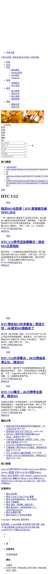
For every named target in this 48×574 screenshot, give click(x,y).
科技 (8, 62)
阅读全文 (5, 231)
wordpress (15, 78)
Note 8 (31, 478)
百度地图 (5, 524)
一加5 (38, 481)
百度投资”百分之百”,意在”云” (19, 431)
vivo (33, 481)
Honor (11, 481)
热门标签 (15, 91)
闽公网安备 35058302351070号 (18, 527)
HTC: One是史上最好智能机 (18, 453)
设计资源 (15, 86)
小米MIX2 (29, 476)
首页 (3, 190)
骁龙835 (17, 469)
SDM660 (25, 469)
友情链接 (15, 99)
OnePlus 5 (4, 472)
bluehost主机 (16, 73)
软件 (40, 478)
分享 (17, 472)
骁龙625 (38, 472)
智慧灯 (16, 475)
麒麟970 (16, 478)
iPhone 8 (4, 481)
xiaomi (28, 481)
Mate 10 (22, 481)
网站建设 (15, 70)
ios (43, 478)
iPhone (4, 475)
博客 (8, 102)
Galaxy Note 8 (34, 469)
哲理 (11, 469)
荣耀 (36, 478)
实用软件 (15, 83)
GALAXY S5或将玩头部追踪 (19, 445)
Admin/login (11, 167)
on (7, 171)
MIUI (10, 478)
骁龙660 (6, 483)
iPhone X (24, 478)
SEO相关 (15, 75)
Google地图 (16, 524)
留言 (8, 88)
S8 (2, 483)
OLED (21, 472)
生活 (8, 65)
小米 (22, 475)
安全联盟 (26, 524)
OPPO (43, 481)
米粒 (43, 524)
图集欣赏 (15, 104)
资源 (8, 80)
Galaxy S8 (5, 469)
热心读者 (15, 96)
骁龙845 (43, 469)
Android (36, 475)
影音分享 (15, 107)
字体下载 (10, 52)
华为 (27, 472)
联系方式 (15, 94)
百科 (8, 67)
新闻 (16, 229)
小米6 (16, 481)
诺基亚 (5, 478)
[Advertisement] (24, 25)
